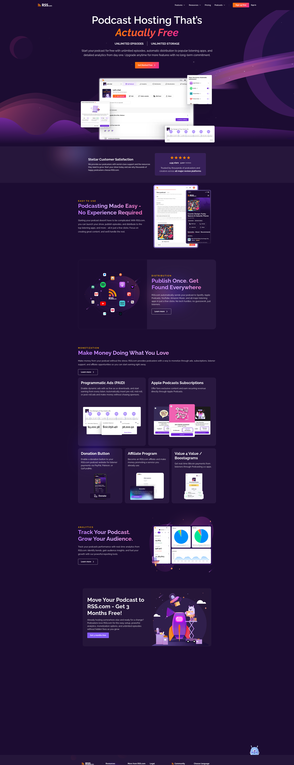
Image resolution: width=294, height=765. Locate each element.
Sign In (253, 5)
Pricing (208, 5)
